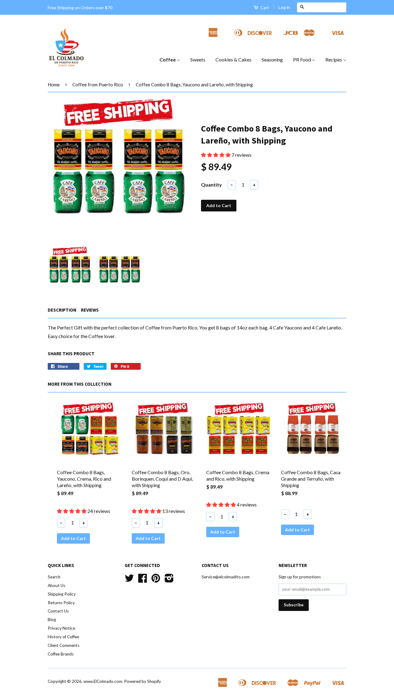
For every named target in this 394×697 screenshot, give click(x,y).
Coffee (168, 59)
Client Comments (63, 645)
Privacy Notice (61, 628)
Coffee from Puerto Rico (97, 84)
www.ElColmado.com (102, 681)
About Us (56, 585)
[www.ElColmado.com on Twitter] (129, 580)
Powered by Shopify (142, 681)
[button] (216, 155)
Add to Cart (73, 538)
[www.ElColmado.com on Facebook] (142, 580)
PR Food (302, 59)
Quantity (211, 184)
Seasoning (272, 59)
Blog (52, 619)
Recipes (334, 59)
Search (54, 576)
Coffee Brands (61, 654)
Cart (264, 7)
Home (54, 84)
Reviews (90, 310)
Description (62, 310)
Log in (284, 7)
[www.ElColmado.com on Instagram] (169, 580)
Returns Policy (61, 602)
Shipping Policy (62, 594)
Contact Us (58, 610)
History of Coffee (63, 636)
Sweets (197, 59)
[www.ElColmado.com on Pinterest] (155, 580)
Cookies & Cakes (233, 59)
